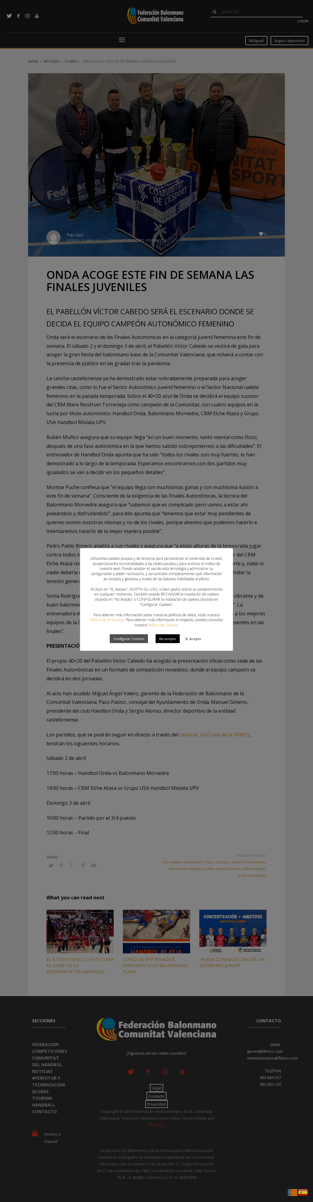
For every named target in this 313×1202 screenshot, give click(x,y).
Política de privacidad (107, 619)
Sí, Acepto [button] (193, 638)
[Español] (303, 1192)
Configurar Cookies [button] (128, 638)
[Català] (293, 1192)
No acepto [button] (167, 638)
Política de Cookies (163, 625)
